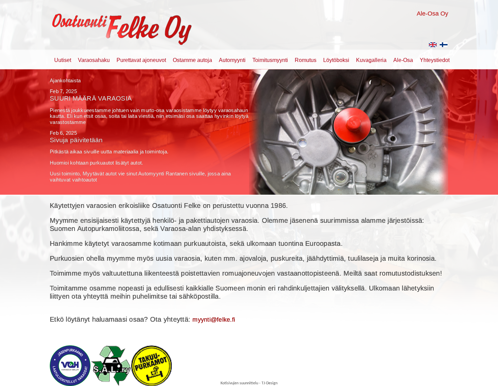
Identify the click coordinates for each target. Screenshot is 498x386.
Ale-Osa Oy (432, 13)
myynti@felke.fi (213, 319)
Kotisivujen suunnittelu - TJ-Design (249, 383)
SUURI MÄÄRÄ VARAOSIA (91, 98)
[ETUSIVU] (443, 47)
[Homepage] (433, 47)
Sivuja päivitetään (76, 140)
